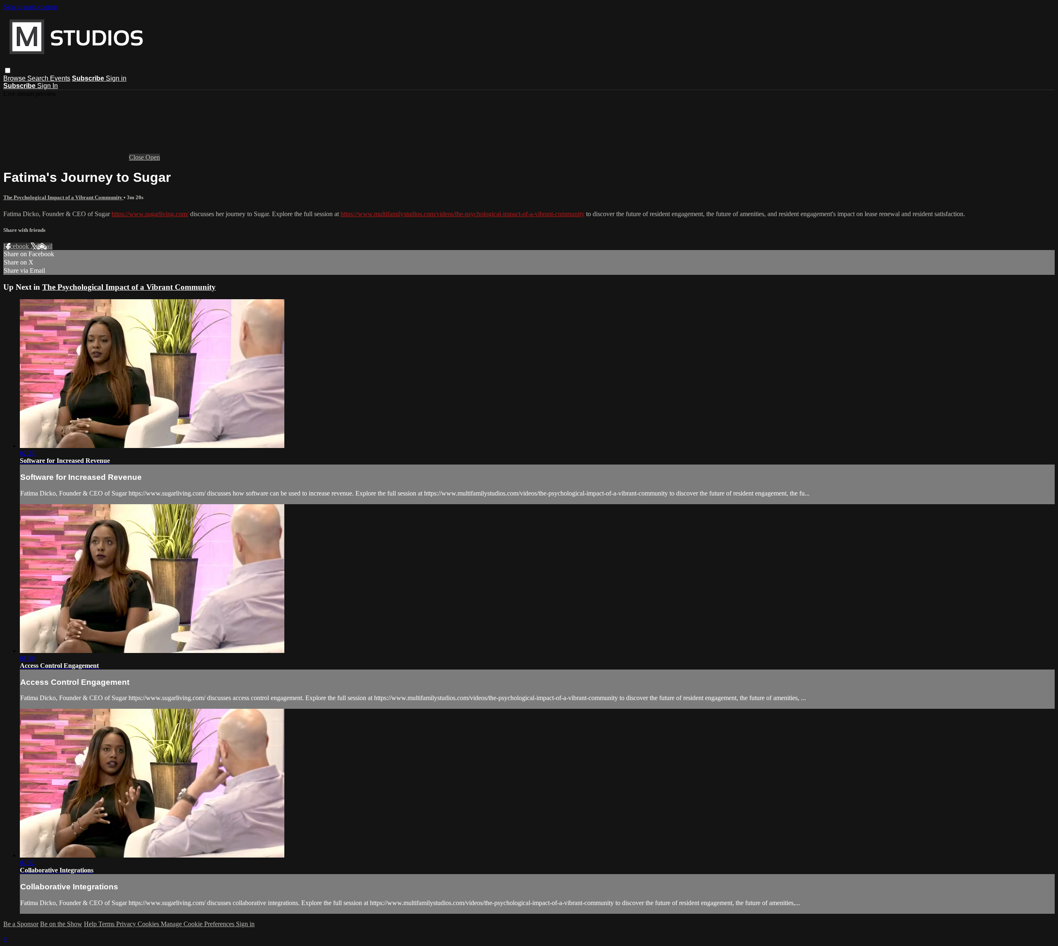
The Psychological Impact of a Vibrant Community (63, 197)
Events (60, 78)
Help (91, 923)
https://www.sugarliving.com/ (150, 213)
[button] (7, 70)
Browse (15, 78)
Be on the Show (61, 923)
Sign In (47, 85)
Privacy (127, 923)
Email (44, 246)
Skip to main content (30, 6)
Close (137, 157)
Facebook (17, 246)
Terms (107, 923)
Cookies (149, 923)
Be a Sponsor (20, 923)
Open (152, 157)
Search (38, 78)
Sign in (116, 78)
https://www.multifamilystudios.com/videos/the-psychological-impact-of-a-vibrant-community (462, 213)
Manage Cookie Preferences (198, 923)
